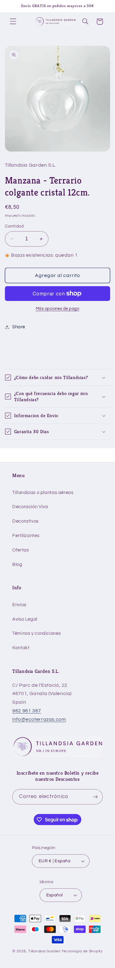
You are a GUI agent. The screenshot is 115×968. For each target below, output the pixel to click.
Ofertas (20, 550)
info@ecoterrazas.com (39, 719)
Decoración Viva (30, 506)
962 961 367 (26, 710)
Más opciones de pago (57, 309)
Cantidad (14, 226)
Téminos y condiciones (36, 633)
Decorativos (25, 521)
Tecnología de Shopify (81, 951)
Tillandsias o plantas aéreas (43, 492)
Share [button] (18, 327)
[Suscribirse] (95, 796)
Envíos (19, 605)
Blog (17, 564)
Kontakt (20, 648)
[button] (13, 21)
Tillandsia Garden (44, 951)
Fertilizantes (25, 535)
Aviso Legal (24, 619)
